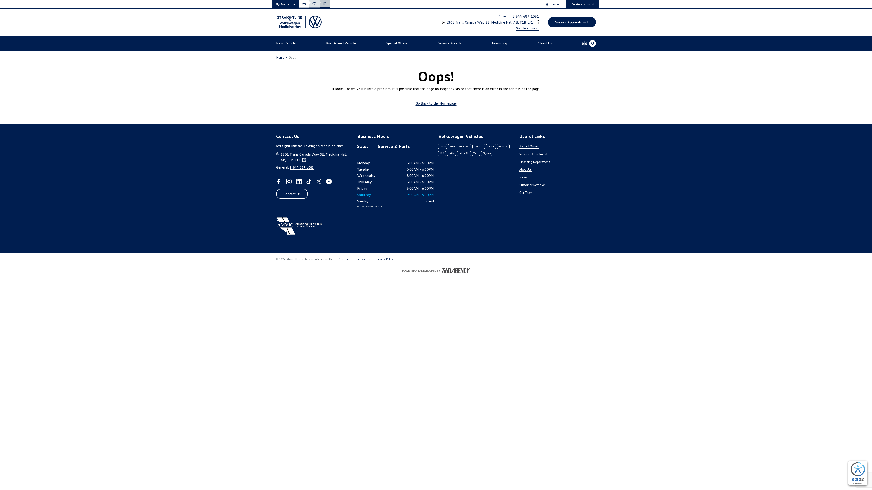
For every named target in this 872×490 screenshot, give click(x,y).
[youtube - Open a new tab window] (329, 181)
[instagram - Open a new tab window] (289, 181)
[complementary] (857, 473)
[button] (285, 4)
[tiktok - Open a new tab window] (309, 181)
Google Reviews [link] (527, 28)
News (523, 177)
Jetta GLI (463, 153)
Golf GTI (478, 146)
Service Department (533, 154)
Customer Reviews (532, 185)
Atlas (443, 146)
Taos (476, 153)
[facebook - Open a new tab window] (279, 181)
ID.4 (442, 153)
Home (280, 57)
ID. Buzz (503, 146)
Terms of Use (363, 259)
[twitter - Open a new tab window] (319, 181)
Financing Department (534, 162)
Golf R (491, 146)
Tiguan (487, 153)
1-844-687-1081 (525, 16)
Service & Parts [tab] (394, 146)
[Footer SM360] (456, 270)
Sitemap (344, 259)
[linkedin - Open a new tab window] (299, 181)
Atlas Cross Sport (459, 146)
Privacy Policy (385, 259)
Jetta (451, 153)
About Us (525, 169)
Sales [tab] (363, 146)
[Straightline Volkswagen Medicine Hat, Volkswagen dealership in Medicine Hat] (299, 22)
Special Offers (529, 146)
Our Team (526, 192)
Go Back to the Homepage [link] (436, 103)
